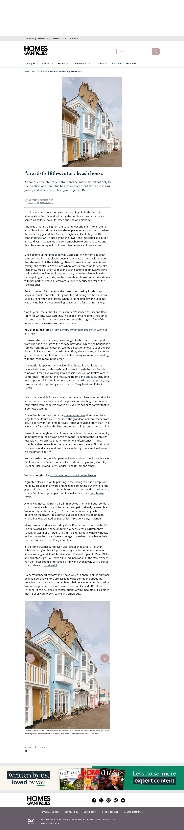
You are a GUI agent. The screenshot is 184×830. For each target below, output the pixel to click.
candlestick (50, 565)
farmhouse (97, 493)
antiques (91, 376)
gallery (59, 254)
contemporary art (97, 380)
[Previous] (30, 658)
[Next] (104, 658)
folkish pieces (32, 380)
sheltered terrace (74, 415)
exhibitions (70, 440)
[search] (155, 51)
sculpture (56, 273)
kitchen (103, 489)
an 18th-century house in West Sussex (73, 475)
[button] (67, 668)
